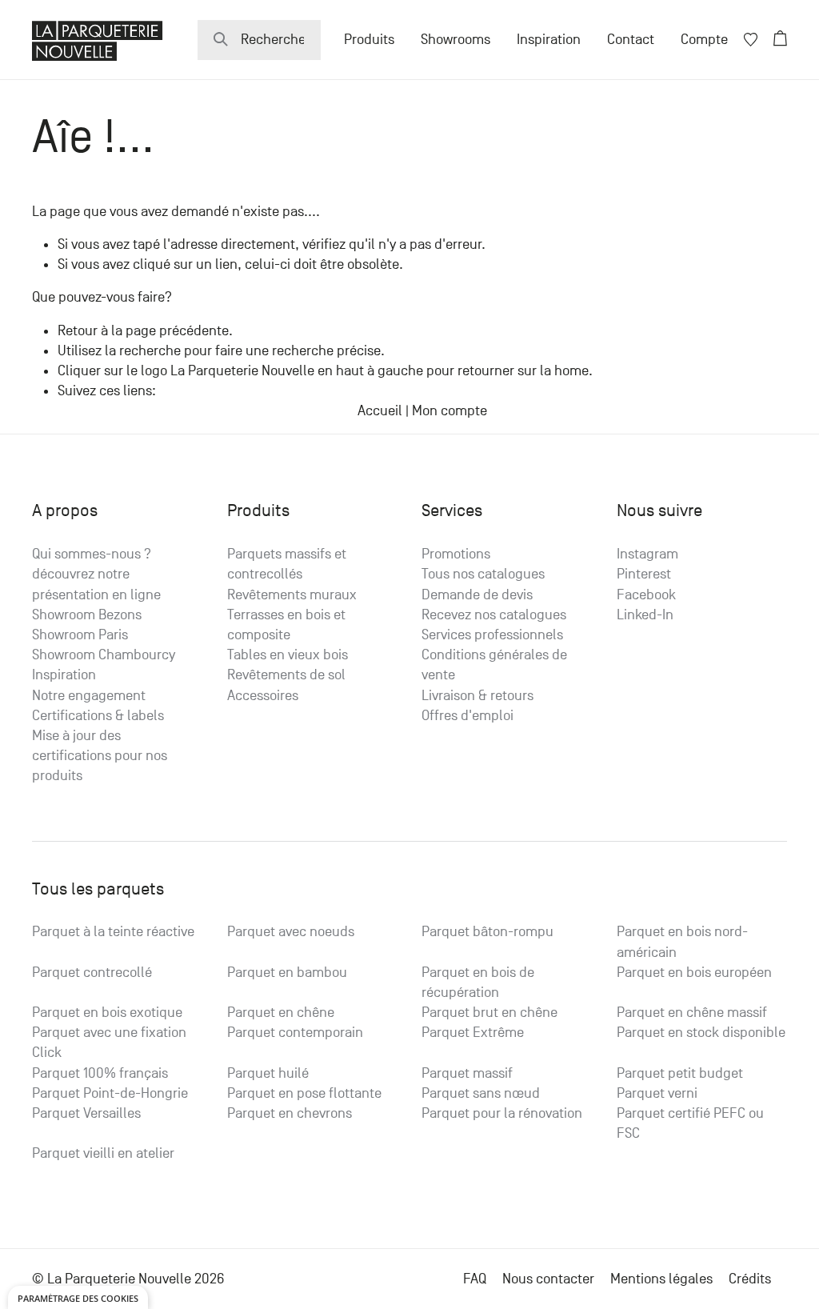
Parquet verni (657, 1093)
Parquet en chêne (280, 1012)
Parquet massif (467, 1073)
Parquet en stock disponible (701, 1032)
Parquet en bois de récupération (477, 982)
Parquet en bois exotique (107, 1012)
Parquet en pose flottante (304, 1093)
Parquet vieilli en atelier (103, 1153)
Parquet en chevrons (289, 1113)
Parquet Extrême (472, 1032)
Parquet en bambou (287, 972)
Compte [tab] (704, 39)
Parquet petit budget (680, 1073)
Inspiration (549, 39)
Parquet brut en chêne (489, 1012)
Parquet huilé (268, 1073)
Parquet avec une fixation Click (109, 1042)
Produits (369, 39)
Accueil (380, 410)
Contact (630, 39)
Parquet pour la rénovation (501, 1113)
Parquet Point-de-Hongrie (110, 1093)
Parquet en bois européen (694, 972)
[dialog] (78, 1297)
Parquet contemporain (295, 1032)
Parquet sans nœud (480, 1093)
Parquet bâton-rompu (487, 931)
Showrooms (455, 39)
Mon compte (449, 410)
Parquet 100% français (100, 1073)
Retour (78, 330)
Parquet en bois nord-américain (682, 941)
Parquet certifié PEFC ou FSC (690, 1123)
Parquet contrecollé (92, 972)
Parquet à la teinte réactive (113, 931)
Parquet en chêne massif (692, 1012)
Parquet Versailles (86, 1113)
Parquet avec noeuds (290, 931)
